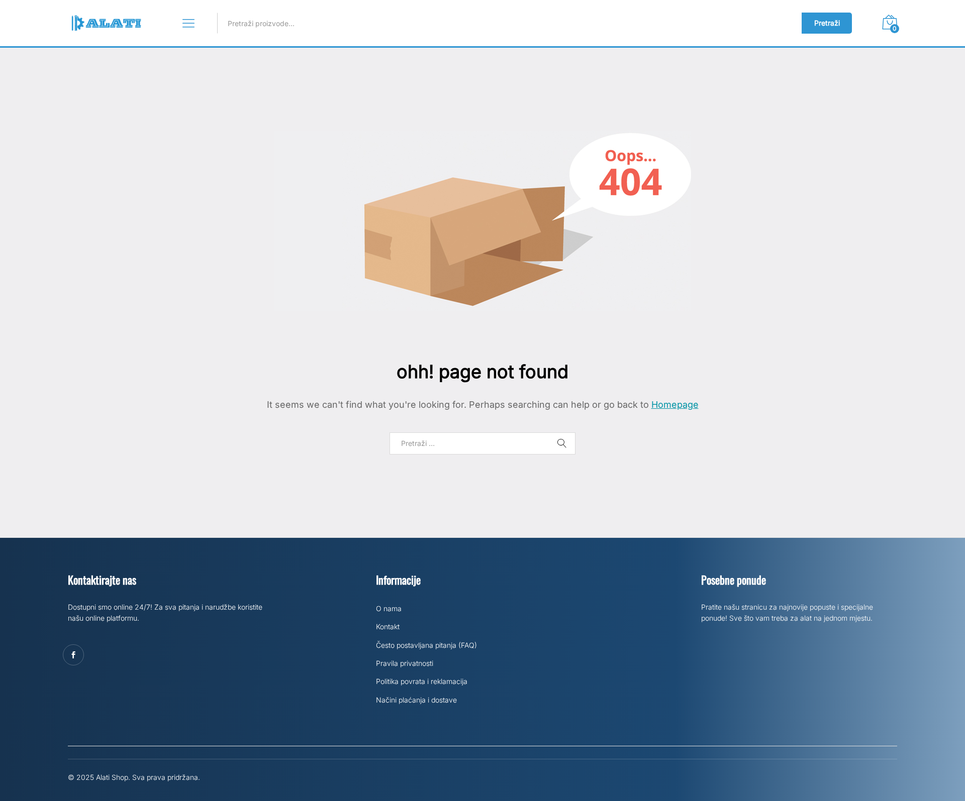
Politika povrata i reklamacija (421, 681)
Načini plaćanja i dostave (416, 700)
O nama (389, 608)
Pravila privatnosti (404, 663)
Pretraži (827, 23)
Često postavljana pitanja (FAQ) (426, 645)
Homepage (675, 404)
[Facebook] (73, 654)
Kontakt (388, 626)
